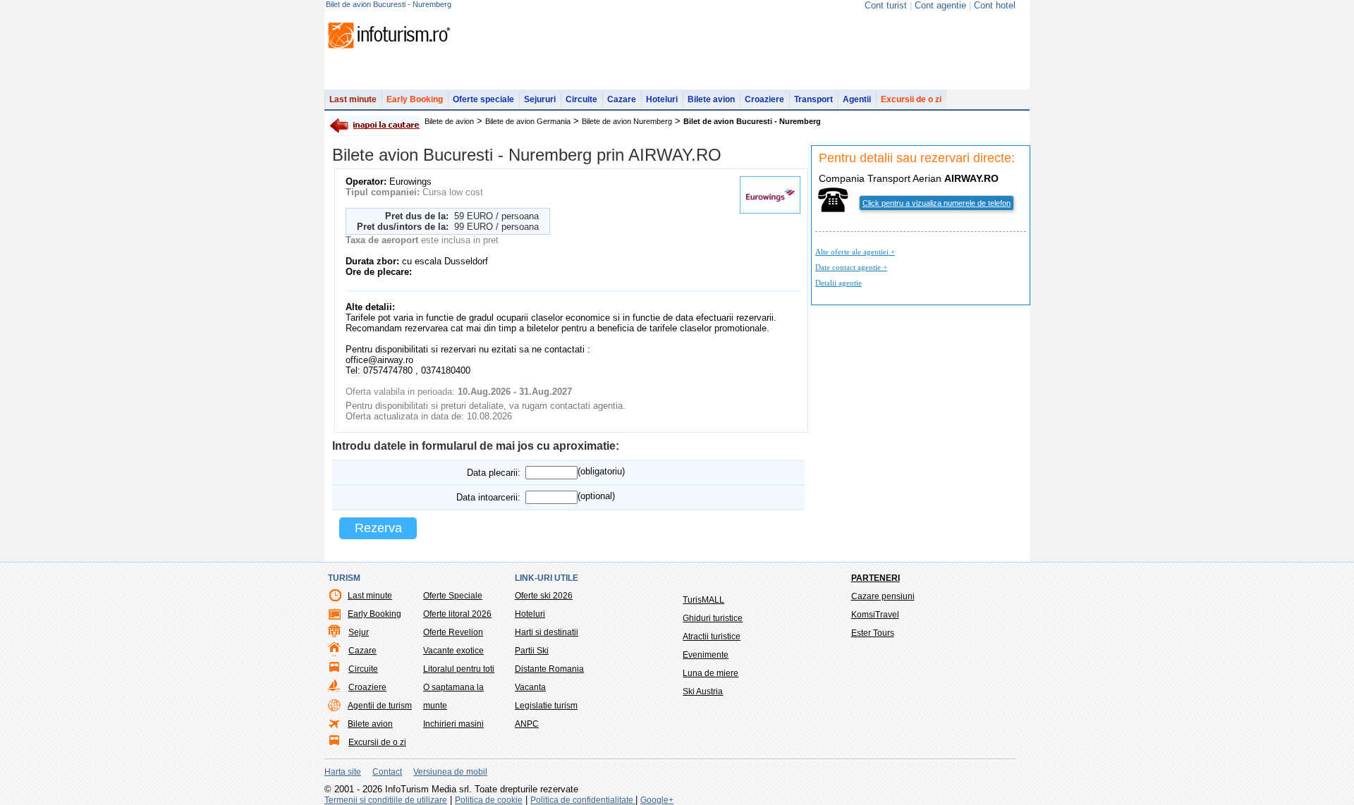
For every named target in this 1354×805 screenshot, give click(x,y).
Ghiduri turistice (713, 618)
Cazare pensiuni (883, 596)
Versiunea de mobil (450, 772)
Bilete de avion (449, 121)
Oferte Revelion (453, 632)
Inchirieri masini (453, 724)
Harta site (342, 772)
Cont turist (886, 5)
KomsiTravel (875, 615)
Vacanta (530, 687)
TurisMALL (703, 600)
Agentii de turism (380, 706)
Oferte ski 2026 (544, 596)
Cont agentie (940, 5)
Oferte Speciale (452, 596)
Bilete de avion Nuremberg (627, 121)
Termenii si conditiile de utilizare (385, 800)
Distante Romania (549, 669)
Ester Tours (872, 633)
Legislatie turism (546, 706)
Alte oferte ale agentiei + (855, 251)
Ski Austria (703, 691)
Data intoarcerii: (488, 497)
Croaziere (764, 99)
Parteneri (875, 578)
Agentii (857, 99)
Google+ (656, 800)
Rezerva (378, 528)
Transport (813, 99)
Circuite (581, 99)
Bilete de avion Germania (528, 121)
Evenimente (705, 655)
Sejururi (540, 99)
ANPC (527, 724)
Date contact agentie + (851, 267)
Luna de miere (710, 673)
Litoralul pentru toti (458, 669)
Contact (387, 772)
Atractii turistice (711, 636)
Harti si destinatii (546, 632)
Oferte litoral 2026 (457, 614)
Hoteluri (662, 99)
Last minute (353, 99)
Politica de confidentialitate (582, 800)
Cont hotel (995, 5)
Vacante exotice (453, 651)
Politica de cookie (489, 800)
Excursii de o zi (911, 99)
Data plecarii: (493, 472)
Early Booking (414, 99)
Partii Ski (532, 651)
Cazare (621, 99)
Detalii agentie (838, 282)
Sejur (358, 632)
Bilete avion (711, 99)
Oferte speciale (483, 99)
